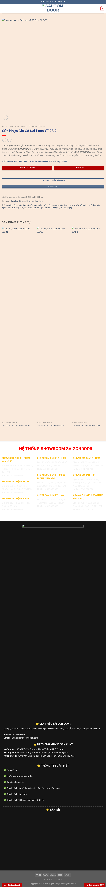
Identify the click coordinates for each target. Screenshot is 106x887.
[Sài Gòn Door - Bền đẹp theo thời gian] (53, 8)
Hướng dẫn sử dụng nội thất (19, 776)
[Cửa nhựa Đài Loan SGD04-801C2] (53, 324)
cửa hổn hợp (91, 205)
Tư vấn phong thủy (15, 782)
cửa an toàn (17, 205)
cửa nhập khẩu (17, 208)
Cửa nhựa (20, 127)
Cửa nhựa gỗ (38, 208)
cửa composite (53, 205)
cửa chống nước (40, 205)
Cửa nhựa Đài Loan (37, 127)
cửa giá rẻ (71, 205)
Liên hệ (58, 880)
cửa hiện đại (81, 205)
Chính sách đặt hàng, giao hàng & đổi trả (25, 800)
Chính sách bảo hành (16, 794)
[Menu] (3, 8)
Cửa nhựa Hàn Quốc (51, 208)
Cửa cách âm (28, 205)
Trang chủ (7, 127)
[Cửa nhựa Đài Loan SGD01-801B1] (18, 324)
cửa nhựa (28, 208)
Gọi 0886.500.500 (11, 885)
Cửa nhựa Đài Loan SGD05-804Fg (86, 425)
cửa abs (9, 205)
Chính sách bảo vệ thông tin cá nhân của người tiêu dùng (33, 788)
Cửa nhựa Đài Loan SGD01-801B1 (16, 425)
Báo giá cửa (12, 770)
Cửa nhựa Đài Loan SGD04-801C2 (51, 425)
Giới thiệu (48, 880)
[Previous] (2, 329)
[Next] (104, 329)
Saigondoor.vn (69, 883)
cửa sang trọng (66, 208)
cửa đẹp (63, 205)
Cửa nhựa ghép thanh (34, 201)
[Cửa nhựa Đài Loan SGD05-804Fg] (88, 324)
